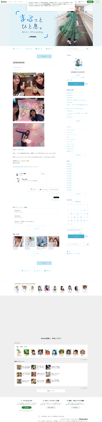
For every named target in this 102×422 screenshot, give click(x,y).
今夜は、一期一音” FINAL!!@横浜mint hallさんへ (77, 105)
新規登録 (90, 1)
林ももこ (78, 69)
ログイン (98, 1)
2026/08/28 (18, 62)
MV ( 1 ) (68, 137)
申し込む (75, 407)
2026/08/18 (70, 111)
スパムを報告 (42, 421)
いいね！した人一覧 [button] (55, 193)
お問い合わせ (49, 421)
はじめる (27, 407)
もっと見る (36, 228)
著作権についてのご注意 (74, 253)
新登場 (21, 346)
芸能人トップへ (51, 390)
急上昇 (25, 346)
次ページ (44, 56)
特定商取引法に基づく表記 (77, 421)
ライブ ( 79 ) (70, 132)
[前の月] (72, 202)
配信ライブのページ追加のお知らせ (75, 108)
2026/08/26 (70, 97)
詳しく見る (51, 407)
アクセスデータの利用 (65, 421)
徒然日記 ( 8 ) (70, 151)
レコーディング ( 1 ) (71, 134)
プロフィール (74, 77)
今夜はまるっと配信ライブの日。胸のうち (77, 100)
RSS (70, 251)
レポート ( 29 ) (70, 144)
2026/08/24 (70, 102)
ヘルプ (86, 421)
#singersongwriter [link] (18, 166)
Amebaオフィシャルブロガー (78, 72)
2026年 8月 (78, 201)
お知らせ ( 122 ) (70, 146)
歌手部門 (78, 75)
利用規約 (56, 421)
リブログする (55, 189)
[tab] (18, 346)
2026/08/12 (69, 117)
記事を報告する (56, 199)
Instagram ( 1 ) (70, 148)
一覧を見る (77, 121)
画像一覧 (40, 48)
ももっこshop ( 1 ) (71, 139)
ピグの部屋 (81, 77)
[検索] (87, 49)
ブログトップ (18, 48)
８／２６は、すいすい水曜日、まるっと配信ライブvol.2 (78, 114)
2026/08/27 (70, 95)
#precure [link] (26, 166)
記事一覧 (30, 48)
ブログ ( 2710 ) (70, 130)
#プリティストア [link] (33, 166)
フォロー (77, 84)
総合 (18, 346)
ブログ (18, 69)
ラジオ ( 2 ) (69, 141)
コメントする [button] (44, 189)
